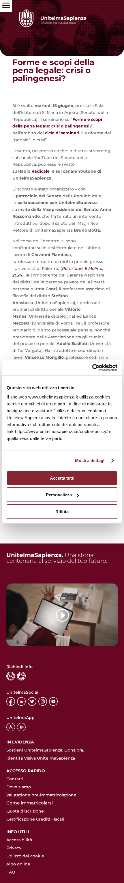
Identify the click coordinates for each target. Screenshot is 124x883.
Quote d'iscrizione (25, 811)
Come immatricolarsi (29, 803)
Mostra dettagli (90, 460)
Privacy (13, 847)
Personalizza (59, 494)
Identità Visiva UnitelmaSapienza (40, 758)
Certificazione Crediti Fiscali (35, 819)
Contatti (14, 778)
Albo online (18, 864)
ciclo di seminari (62, 133)
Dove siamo (18, 786)
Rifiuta (62, 511)
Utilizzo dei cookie (25, 856)
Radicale (41, 171)
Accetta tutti (62, 478)
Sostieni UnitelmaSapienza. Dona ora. (45, 750)
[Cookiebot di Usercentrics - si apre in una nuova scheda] (92, 367)
